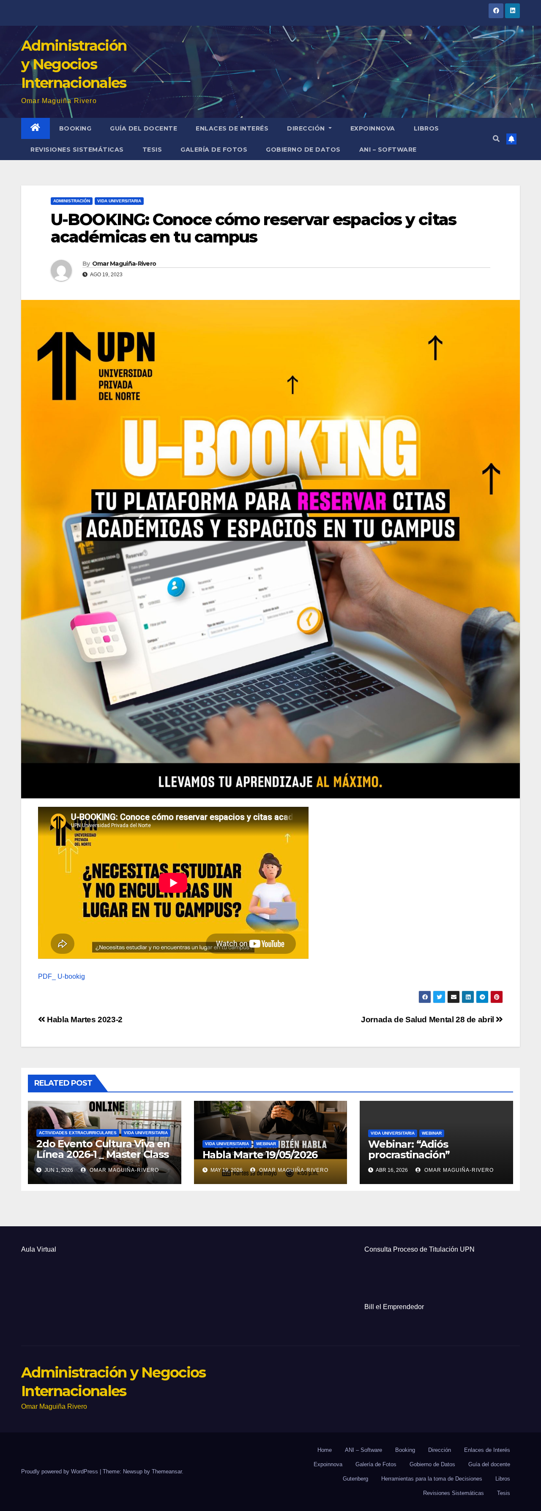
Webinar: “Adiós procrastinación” (409, 1149)
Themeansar (167, 1471)
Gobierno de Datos (303, 149)
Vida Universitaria (119, 201)
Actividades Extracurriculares (78, 1132)
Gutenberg (355, 1479)
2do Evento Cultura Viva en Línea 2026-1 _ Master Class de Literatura (103, 1154)
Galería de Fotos (213, 149)
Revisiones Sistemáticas (77, 149)
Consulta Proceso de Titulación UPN (419, 1249)
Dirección (307, 128)
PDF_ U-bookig (61, 976)
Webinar (266, 1143)
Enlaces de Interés (232, 128)
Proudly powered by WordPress (60, 1471)
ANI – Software (388, 149)
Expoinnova (372, 128)
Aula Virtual (38, 1249)
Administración (71, 201)
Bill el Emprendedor (394, 1306)
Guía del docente (143, 128)
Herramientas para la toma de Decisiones (431, 1479)
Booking (75, 128)
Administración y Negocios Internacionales (73, 64)
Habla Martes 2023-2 (84, 1019)
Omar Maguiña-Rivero (124, 263)
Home (324, 1450)
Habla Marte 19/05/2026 (260, 1155)
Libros (426, 128)
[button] (496, 138)
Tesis (152, 149)
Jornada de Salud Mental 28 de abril (428, 1019)
